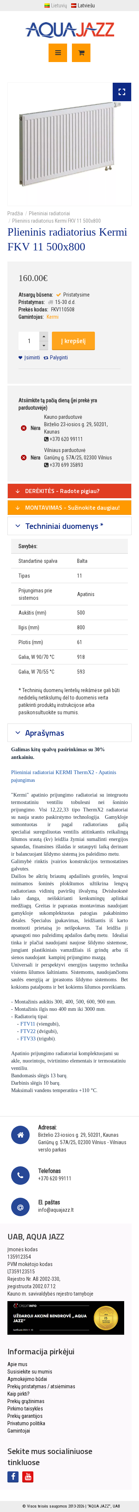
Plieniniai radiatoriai (49, 213)
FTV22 (28, 1031)
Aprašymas (43, 732)
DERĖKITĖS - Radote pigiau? (61, 490)
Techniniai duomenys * (63, 526)
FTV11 (27, 1024)
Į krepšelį (73, 341)
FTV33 (28, 1038)
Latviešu (86, 5)
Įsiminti (32, 357)
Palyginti (59, 357)
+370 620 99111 (55, 1178)
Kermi (53, 317)
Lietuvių (59, 5)
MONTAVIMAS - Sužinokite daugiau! (72, 507)
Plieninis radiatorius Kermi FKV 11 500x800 (56, 221)
